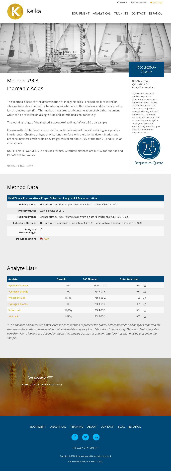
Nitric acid (13, 316)
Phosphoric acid (17, 297)
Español (155, 13)
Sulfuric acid (14, 310)
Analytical (102, 13)
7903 (46, 238)
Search (123, 2)
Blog (121, 426)
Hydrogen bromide (18, 285)
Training (121, 13)
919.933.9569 (139, 2)
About (92, 426)
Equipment (81, 13)
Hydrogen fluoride (18, 303)
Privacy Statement (85, 447)
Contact (138, 13)
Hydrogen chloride (18, 291)
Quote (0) (157, 2)
